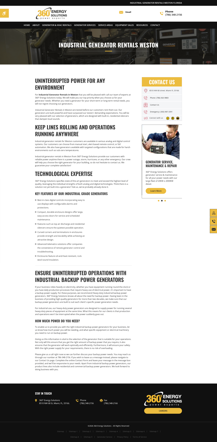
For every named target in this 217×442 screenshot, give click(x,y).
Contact (155, 25)
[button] (158, 200)
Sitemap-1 (73, 431)
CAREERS (163, 410)
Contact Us (154, 105)
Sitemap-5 (127, 431)
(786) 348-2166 (111, 403)
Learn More (155, 191)
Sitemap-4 (113, 431)
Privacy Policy (122, 437)
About (36, 25)
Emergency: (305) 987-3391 (161, 112)
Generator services (85, 25)
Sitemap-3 (100, 431)
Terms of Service (140, 437)
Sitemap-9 (88, 437)
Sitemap (60, 431)
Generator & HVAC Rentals (56, 25)
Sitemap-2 (86, 431)
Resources (142, 25)
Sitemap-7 (154, 431)
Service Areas (105, 25)
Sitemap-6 (140, 431)
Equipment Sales (124, 25)
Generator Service (104, 437)
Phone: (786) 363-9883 (159, 98)
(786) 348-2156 (173, 13)
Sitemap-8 (74, 437)
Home (27, 25)
